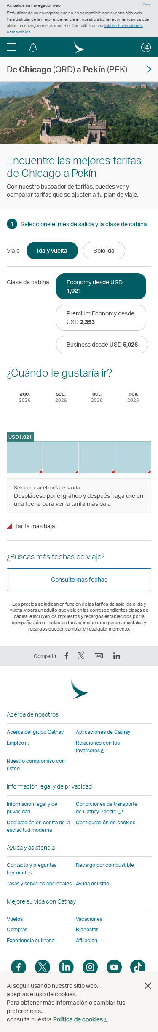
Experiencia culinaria (30, 940)
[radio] (52, 250)
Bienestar (87, 929)
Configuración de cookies (105, 823)
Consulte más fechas (79, 579)
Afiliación (86, 940)
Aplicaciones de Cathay (103, 732)
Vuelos (15, 919)
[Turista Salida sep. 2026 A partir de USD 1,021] (61, 457)
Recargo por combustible (105, 865)
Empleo (19, 743)
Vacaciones (89, 919)
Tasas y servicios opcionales (39, 883)
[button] (11, 47)
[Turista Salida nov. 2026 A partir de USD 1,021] (133, 457)
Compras (17, 929)
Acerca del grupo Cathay (35, 732)
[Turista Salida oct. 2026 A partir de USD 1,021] (97, 457)
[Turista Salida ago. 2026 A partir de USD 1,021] (25, 457)
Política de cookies (81, 1019)
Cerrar (146, 4)
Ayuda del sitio (92, 883)
